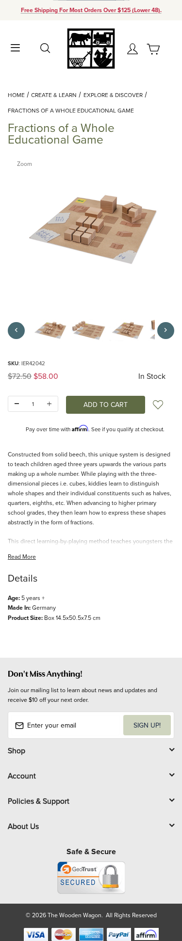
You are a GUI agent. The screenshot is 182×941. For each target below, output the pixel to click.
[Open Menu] (15, 46)
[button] (50, 330)
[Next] (165, 330)
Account (22, 775)
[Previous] (16, 330)
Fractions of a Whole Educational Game (71, 110)
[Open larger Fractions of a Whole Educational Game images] (91, 229)
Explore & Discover (113, 95)
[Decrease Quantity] (16, 403)
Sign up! (147, 725)
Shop (16, 750)
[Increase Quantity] (49, 403)
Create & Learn (54, 95)
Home (16, 95)
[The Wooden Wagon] (91, 48)
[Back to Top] (156, 888)
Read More (22, 556)
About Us (23, 826)
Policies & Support (38, 800)
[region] (91, 330)
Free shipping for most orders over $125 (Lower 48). (91, 10)
